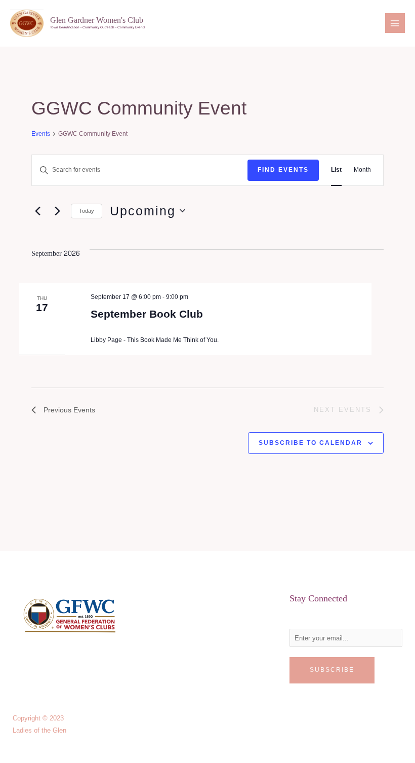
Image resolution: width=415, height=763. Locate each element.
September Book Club (147, 314)
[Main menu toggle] (395, 23)
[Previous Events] (37, 211)
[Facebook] (19, 673)
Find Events (283, 169)
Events (40, 133)
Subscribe (332, 669)
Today (86, 211)
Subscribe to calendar (310, 442)
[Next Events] (57, 211)
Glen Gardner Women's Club (96, 20)
